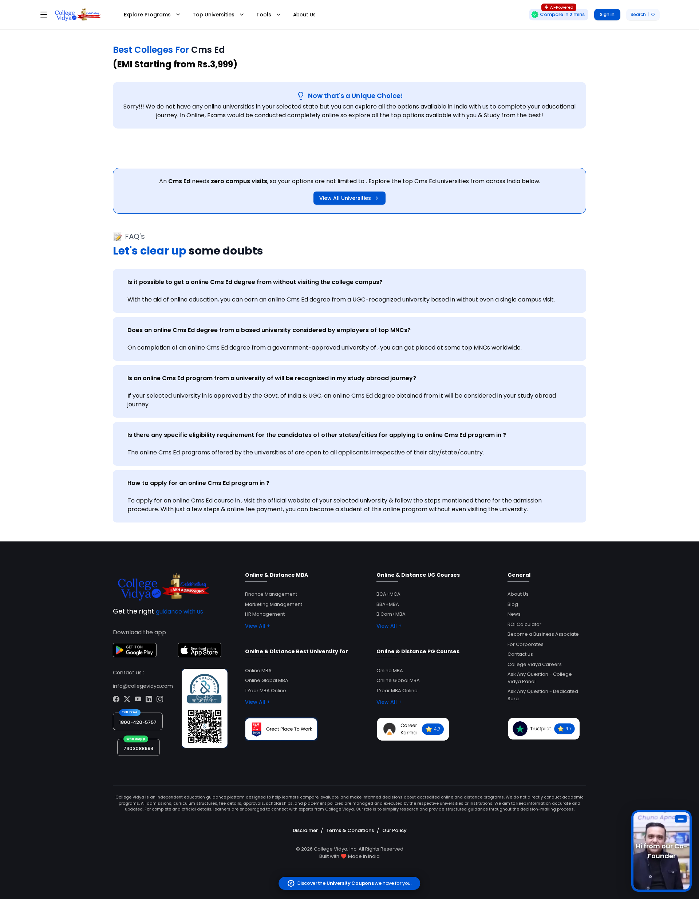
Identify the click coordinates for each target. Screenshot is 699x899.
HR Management (265, 614)
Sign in (607, 14)
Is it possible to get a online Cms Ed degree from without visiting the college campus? (255, 282)
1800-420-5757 (138, 722)
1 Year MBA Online (265, 690)
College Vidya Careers (535, 664)
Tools (263, 14)
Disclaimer (305, 830)
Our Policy (394, 830)
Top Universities (213, 14)
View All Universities (345, 198)
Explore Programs (147, 14)
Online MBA (258, 670)
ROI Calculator (524, 624)
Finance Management (271, 594)
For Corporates (526, 644)
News (514, 614)
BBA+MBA (387, 604)
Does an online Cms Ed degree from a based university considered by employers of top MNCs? (269, 330)
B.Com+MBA (391, 614)
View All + (257, 626)
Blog (513, 604)
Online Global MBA (266, 680)
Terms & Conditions (350, 830)
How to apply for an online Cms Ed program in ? (198, 483)
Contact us (520, 654)
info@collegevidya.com (143, 686)
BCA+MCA (388, 594)
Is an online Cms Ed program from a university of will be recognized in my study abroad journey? (271, 378)
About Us (304, 14)
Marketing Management (273, 604)
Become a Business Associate (543, 634)
